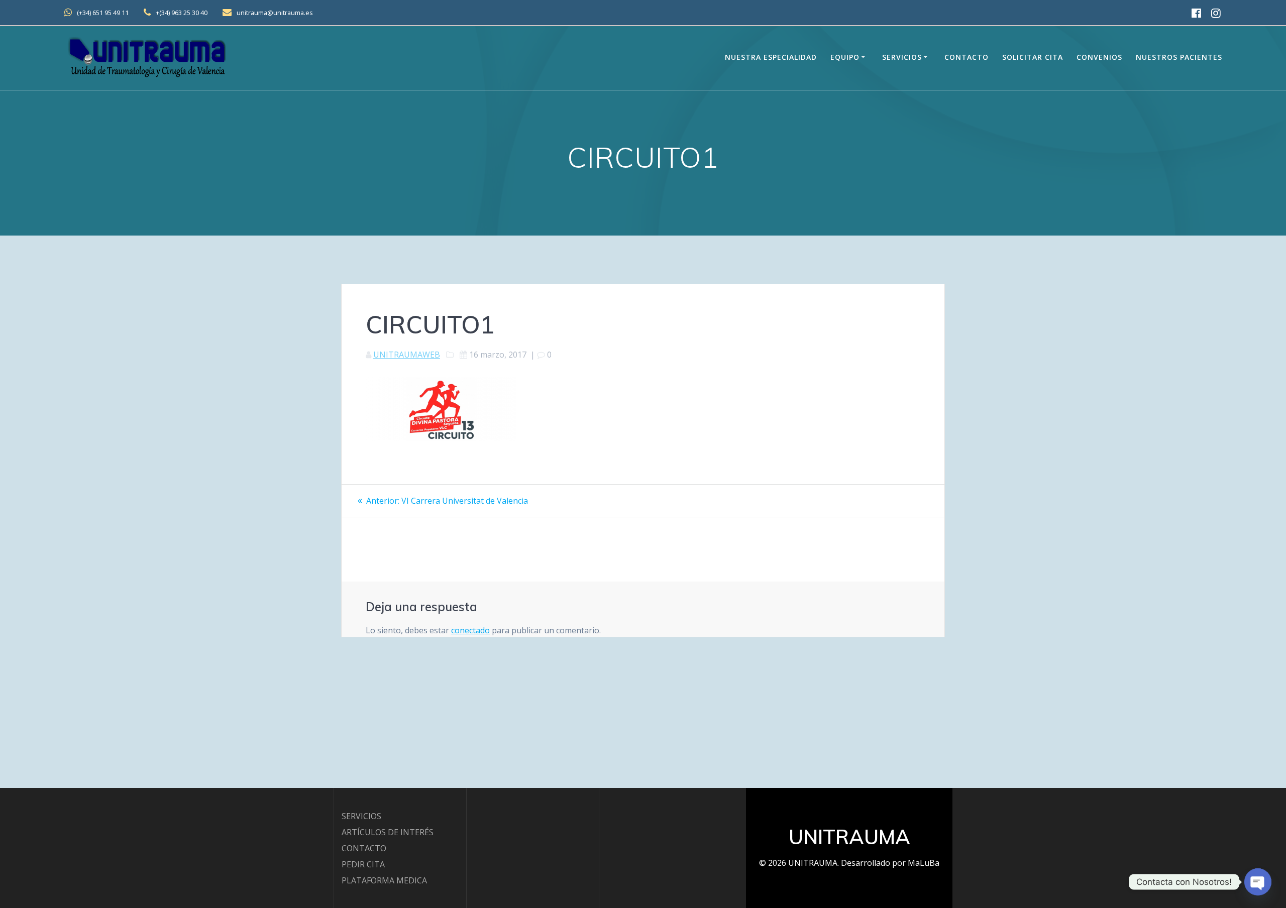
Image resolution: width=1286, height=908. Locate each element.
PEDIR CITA (363, 864)
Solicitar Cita (1032, 57)
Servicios (902, 57)
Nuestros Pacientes (1179, 57)
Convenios (1099, 57)
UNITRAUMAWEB (406, 354)
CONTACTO (364, 848)
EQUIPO (845, 57)
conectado (470, 630)
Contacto (966, 57)
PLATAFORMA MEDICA (384, 880)
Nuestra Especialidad (771, 57)
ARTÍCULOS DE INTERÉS (388, 832)
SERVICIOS (361, 816)
